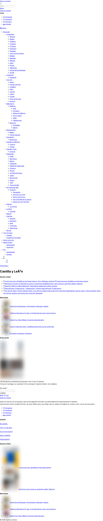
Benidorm (13, 221)
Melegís (12, 61)
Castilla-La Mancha (13, 142)
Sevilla (12, 72)
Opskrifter (10, 247)
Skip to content (5, 1)
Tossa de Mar (14, 185)
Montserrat (13, 178)
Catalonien (10, 154)
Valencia (9, 216)
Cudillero (13, 87)
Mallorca (12, 106)
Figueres (13, 168)
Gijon (11, 89)
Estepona (13, 49)
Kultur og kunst (8, 240)
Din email (3, 388)
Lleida (12, 175)
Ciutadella (16, 125)
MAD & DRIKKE (5, 435)
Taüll (11, 183)
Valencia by (14, 228)
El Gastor (13, 46)
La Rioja (9, 209)
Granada (13, 51)
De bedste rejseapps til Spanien (21, 333)
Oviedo (12, 96)
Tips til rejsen (8, 233)
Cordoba (13, 44)
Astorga (12, 151)
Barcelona (13, 159)
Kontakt (9, 254)
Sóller (15, 118)
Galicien (9, 204)
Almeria (12, 37)
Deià (14, 108)
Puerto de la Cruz (19, 197)
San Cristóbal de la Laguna (22, 199)
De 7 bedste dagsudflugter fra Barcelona (47, 288)
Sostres (12, 101)
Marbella (13, 58)
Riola (11, 223)
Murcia (8, 230)
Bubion (12, 39)
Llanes (12, 94)
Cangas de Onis (15, 84)
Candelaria (16, 192)
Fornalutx (16, 111)
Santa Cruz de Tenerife (21, 202)
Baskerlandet (11, 130)
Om (4, 250)
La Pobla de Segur (16, 173)
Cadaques (13, 163)
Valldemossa (17, 120)
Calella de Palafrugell (17, 166)
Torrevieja (13, 226)
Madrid (8, 214)
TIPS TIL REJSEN (6, 428)
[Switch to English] (54, 261)
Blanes (12, 161)
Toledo (12, 147)
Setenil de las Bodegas (18, 70)
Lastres (12, 92)
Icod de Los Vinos (19, 194)
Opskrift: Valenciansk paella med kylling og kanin (40, 286)
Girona (12, 171)
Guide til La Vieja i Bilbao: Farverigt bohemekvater (27, 320)
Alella (11, 156)
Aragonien (10, 75)
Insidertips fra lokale (13, 238)
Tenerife (13, 190)
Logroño (12, 211)
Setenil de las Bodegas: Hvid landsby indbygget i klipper (29, 306)
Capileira (13, 41)
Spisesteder (10, 245)
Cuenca (12, 144)
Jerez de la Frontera (17, 53)
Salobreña (13, 68)
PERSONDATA (5, 439)
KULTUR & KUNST (6, 432)
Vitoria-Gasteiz (15, 135)
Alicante (12, 218)
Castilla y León (11, 149)
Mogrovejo (13, 140)
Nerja (11, 63)
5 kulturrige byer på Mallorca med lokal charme (72, 281)
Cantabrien (10, 137)
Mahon (15, 128)
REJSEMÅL (4, 424)
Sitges (12, 180)
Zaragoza (13, 77)
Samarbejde (10, 252)
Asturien (9, 80)
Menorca (13, 123)
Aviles (12, 82)
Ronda (12, 65)
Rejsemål (6, 32)
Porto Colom (17, 116)
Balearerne (10, 104)
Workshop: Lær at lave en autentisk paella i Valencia (64, 284)
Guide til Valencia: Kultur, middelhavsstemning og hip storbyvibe (32, 327)
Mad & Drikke (7, 242)
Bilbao (12, 132)
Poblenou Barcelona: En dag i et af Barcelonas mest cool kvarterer (33, 313)
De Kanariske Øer (12, 187)
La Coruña (13, 206)
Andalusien (10, 34)
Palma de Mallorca (19, 113)
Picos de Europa (15, 99)
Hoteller (9, 235)
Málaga (12, 56)
